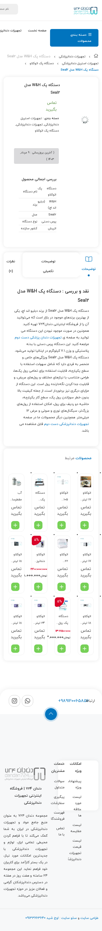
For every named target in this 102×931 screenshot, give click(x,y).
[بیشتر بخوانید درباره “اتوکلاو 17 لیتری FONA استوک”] (84, 525)
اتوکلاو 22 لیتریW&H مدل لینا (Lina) (62, 558)
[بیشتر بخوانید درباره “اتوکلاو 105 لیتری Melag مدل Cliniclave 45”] (61, 525)
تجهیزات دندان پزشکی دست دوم (38, 337)
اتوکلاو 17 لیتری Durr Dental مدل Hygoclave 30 (85, 558)
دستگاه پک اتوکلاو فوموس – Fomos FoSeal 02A (40, 497)
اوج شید (52, 918)
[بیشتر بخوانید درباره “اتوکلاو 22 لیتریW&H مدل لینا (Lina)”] (61, 587)
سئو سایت (69, 918)
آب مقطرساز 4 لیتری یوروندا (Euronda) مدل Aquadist (16, 497)
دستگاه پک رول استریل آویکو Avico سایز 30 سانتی (63, 620)
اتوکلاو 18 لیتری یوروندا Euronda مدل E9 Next (16, 558)
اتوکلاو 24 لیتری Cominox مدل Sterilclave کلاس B (39, 620)
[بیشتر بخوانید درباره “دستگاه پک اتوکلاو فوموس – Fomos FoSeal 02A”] (38, 525)
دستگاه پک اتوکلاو (42, 63)
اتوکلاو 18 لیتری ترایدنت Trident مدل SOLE (85, 620)
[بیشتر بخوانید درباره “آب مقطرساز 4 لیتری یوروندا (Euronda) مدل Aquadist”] (15, 525)
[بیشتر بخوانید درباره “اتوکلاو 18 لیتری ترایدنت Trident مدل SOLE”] (84, 648)
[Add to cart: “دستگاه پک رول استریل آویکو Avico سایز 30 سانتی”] (61, 648)
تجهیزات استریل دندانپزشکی (80, 63)
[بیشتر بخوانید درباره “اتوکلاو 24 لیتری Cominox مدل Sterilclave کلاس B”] (38, 648)
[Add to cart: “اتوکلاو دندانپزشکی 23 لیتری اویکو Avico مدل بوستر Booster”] (38, 587)
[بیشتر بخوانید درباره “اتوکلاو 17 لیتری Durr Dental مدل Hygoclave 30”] (84, 587)
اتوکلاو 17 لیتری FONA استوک (85, 497)
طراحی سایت (89, 918)
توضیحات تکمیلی (48, 266)
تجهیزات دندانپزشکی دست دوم (66, 424)
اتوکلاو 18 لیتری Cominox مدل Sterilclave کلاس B (16, 620)
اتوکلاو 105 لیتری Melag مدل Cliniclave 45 (62, 497)
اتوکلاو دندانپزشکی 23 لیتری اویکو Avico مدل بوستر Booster (39, 558)
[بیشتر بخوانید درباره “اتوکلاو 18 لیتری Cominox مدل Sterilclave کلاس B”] (15, 648)
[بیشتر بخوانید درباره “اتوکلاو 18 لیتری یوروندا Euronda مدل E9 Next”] (15, 587)
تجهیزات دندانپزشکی (72, 56)
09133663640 (35, 918)
